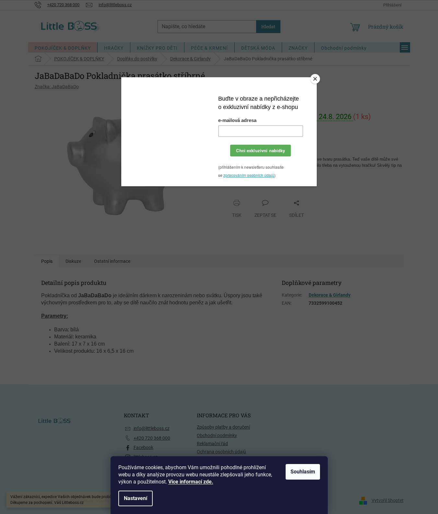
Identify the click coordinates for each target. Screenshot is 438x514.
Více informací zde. (190, 482)
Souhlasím (302, 472)
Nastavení (135, 498)
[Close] (315, 79)
